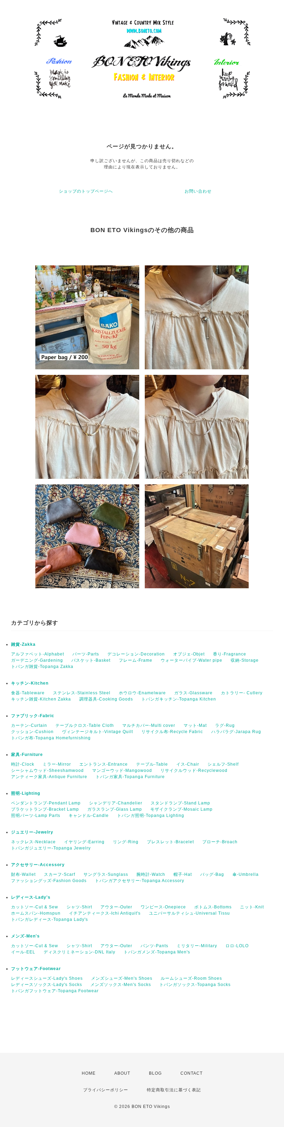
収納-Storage (245, 660)
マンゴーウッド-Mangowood (122, 770)
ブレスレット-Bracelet (170, 841)
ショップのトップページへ (86, 191)
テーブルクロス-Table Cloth (84, 725)
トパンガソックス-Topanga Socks (195, 984)
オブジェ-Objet (189, 654)
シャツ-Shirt (79, 907)
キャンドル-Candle (89, 815)
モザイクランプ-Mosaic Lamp (181, 809)
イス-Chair (187, 764)
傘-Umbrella (245, 874)
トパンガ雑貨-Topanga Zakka (42, 666)
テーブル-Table (152, 764)
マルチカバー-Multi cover (148, 725)
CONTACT (191, 1073)
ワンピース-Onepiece (163, 907)
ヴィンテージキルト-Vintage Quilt (97, 731)
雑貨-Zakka (23, 644)
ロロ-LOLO (237, 945)
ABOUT (122, 1073)
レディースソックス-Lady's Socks (46, 984)
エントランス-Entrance (103, 764)
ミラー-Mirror (57, 764)
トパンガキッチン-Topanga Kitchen (178, 699)
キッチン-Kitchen (29, 683)
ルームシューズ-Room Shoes (191, 978)
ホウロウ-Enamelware (142, 692)
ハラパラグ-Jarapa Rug (236, 731)
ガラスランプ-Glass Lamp (114, 809)
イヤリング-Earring (84, 841)
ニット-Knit (252, 907)
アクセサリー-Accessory (38, 864)
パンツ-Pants (154, 945)
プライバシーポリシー (105, 1090)
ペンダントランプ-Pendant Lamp (46, 803)
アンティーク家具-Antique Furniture (49, 776)
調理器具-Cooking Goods (106, 699)
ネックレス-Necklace (33, 841)
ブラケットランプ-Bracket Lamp (45, 809)
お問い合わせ (198, 191)
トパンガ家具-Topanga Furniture (130, 776)
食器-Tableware (28, 692)
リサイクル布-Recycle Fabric (172, 731)
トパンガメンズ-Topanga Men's (157, 952)
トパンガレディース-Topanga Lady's (49, 919)
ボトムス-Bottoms (213, 907)
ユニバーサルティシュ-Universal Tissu (189, 913)
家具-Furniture (27, 754)
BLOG (155, 1073)
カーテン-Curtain (29, 725)
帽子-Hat (183, 874)
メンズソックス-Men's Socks (120, 984)
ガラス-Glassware (193, 692)
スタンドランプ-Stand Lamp (180, 803)
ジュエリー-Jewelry (32, 832)
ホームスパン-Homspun (36, 913)
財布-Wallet (23, 874)
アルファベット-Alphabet (37, 654)
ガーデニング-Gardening (37, 660)
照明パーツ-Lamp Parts (35, 815)
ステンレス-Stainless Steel (81, 692)
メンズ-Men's (25, 936)
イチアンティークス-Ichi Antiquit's (105, 913)
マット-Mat (195, 725)
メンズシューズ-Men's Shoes (121, 978)
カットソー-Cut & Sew (34, 907)
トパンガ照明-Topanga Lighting (150, 815)
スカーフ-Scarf (59, 874)
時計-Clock (22, 764)
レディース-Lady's (31, 897)
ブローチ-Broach (220, 841)
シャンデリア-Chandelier (115, 803)
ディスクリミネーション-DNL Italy (79, 952)
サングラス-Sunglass (105, 874)
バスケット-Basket (90, 660)
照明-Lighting (25, 793)
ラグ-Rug (225, 725)
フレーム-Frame (135, 660)
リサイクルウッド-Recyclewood (194, 770)
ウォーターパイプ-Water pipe (191, 660)
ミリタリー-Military (197, 945)
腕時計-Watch (150, 874)
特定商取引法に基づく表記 (174, 1090)
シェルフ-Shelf (223, 764)
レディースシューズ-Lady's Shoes (47, 978)
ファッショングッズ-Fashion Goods (49, 880)
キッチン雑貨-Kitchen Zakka (41, 699)
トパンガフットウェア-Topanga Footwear (55, 990)
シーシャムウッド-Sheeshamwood (47, 770)
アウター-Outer (116, 907)
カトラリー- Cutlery (242, 692)
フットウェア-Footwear (36, 968)
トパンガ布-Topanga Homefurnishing (51, 738)
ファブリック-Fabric (32, 715)
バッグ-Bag (212, 874)
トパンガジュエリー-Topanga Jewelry (51, 848)
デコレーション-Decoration (136, 654)
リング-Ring (126, 841)
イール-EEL (23, 952)
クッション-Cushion (32, 731)
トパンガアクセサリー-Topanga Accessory (139, 880)
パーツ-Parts (85, 654)
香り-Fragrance (229, 654)
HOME (89, 1073)
